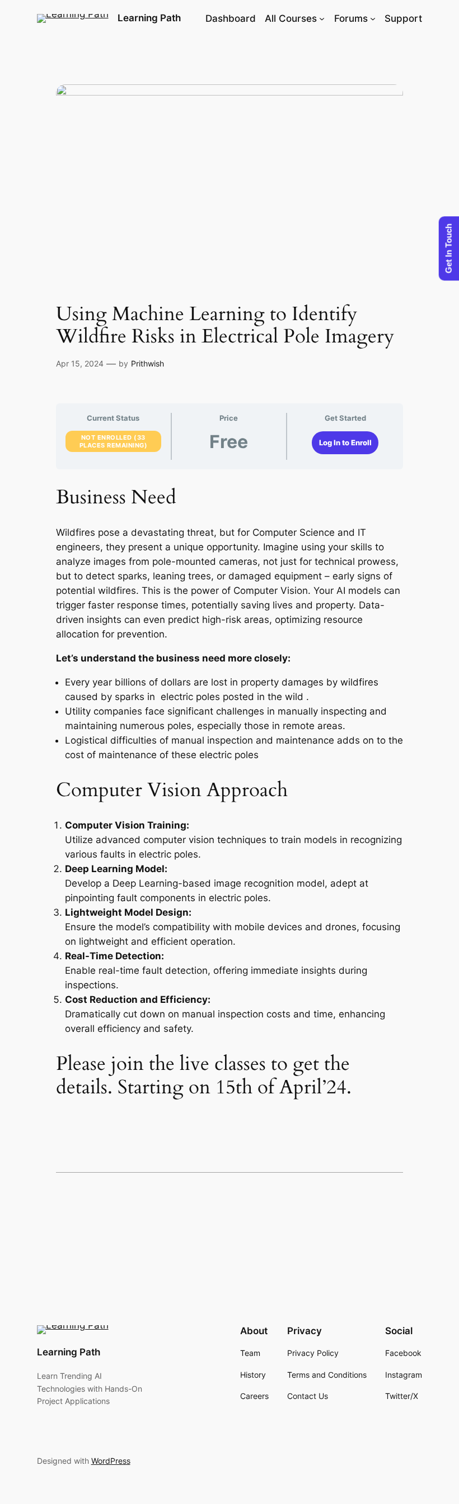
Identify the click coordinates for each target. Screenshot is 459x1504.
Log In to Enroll (345, 443)
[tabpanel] (229, 793)
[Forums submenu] (373, 18)
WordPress (110, 1460)
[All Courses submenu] (322, 18)
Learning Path (149, 17)
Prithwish (147, 363)
